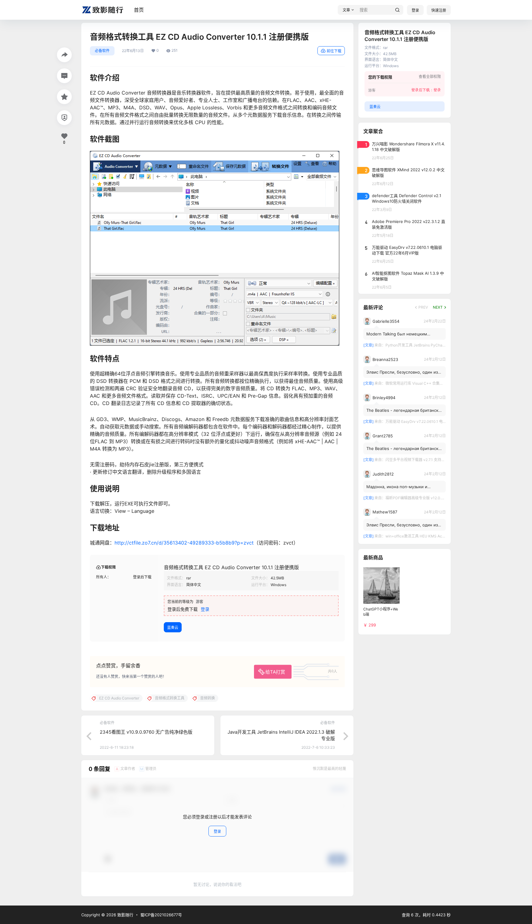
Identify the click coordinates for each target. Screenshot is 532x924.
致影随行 (124, 914)
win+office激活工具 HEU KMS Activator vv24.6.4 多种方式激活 (439, 536)
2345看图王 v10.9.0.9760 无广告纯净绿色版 (146, 732)
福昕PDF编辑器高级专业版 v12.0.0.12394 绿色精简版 (430, 498)
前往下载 (334, 51)
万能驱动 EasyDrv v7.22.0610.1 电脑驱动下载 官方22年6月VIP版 (439, 421)
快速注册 (438, 10)
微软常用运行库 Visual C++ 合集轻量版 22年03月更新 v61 (434, 383)
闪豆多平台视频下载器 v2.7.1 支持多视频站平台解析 (428, 459)
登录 (415, 10)
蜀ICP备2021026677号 (161, 914)
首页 (139, 10)
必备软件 (102, 50)
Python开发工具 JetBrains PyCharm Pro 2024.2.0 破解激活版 (437, 345)
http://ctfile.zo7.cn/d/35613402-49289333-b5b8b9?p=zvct (184, 543)
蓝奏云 (172, 627)
